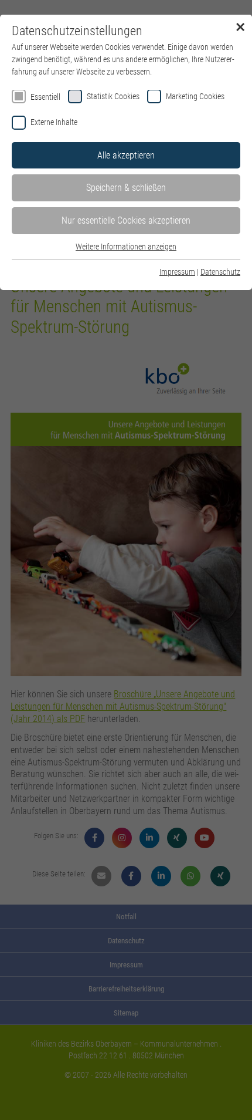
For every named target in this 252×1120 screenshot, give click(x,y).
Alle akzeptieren (126, 155)
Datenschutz (220, 271)
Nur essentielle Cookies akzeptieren (126, 220)
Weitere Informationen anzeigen (126, 246)
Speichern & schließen (126, 187)
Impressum (177, 271)
